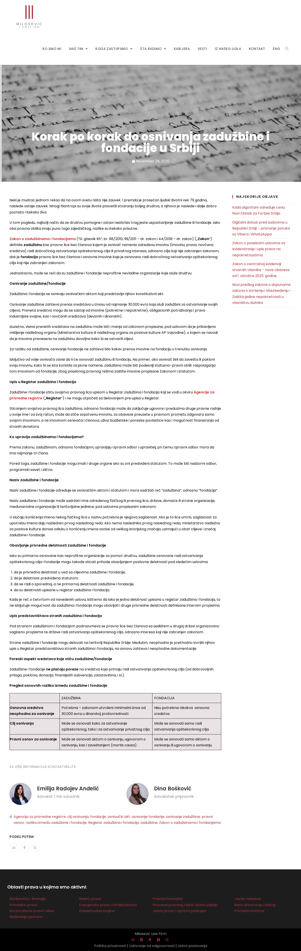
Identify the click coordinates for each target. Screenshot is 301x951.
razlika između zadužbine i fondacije (56, 822)
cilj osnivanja (78, 816)
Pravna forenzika (167, 898)
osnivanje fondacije (148, 816)
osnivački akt (119, 816)
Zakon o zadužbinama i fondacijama (190, 822)
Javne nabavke (247, 898)
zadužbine (149, 822)
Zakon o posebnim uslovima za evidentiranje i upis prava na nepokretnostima (258, 249)
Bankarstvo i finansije (27, 898)
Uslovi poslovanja (192, 945)
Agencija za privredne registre (40, 816)
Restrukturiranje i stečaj (254, 904)
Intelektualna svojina (97, 910)
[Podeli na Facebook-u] (24, 847)
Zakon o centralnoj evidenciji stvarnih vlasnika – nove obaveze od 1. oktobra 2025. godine (261, 269)
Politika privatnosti (110, 945)
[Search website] (286, 49)
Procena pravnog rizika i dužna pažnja (185, 904)
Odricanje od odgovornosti (152, 945)
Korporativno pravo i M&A (31, 910)
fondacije (98, 816)
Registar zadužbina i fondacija (113, 822)
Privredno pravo (23, 904)
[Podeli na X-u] (35, 847)
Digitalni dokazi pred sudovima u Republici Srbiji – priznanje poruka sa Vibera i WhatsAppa (261, 228)
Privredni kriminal (249, 910)
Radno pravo (90, 898)
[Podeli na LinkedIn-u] (13, 847)
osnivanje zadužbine (183, 816)
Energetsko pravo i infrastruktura (108, 904)
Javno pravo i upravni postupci (179, 910)
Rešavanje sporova (25, 916)
